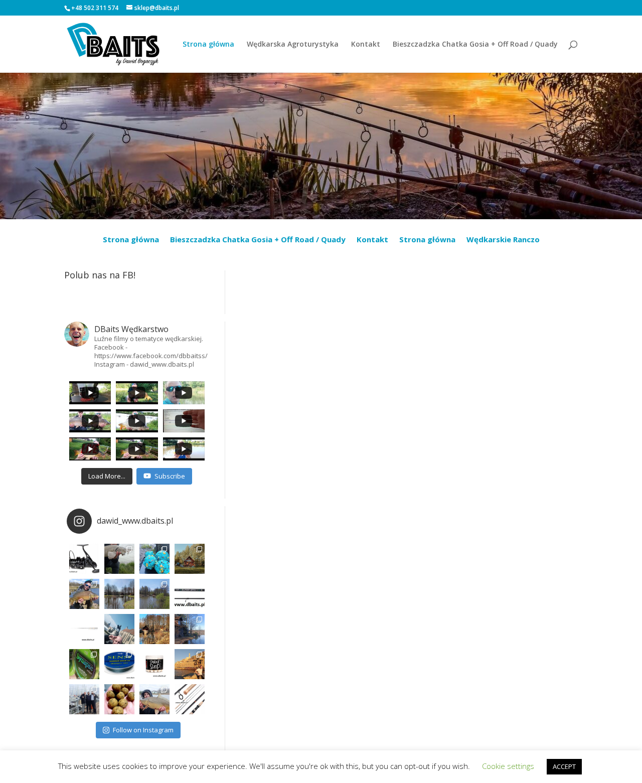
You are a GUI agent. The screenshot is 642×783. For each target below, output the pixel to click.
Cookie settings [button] (508, 766)
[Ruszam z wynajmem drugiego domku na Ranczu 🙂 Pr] (119, 594)
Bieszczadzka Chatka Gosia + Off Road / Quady (475, 45)
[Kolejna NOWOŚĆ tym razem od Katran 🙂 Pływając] (119, 664)
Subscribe (169, 476)
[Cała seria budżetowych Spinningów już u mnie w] (190, 699)
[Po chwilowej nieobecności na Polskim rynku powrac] (154, 664)
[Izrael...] (190, 664)
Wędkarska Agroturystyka (293, 45)
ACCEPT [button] (564, 766)
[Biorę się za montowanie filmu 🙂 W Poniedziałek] (154, 559)
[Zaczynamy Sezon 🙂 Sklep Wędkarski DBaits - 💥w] (190, 629)
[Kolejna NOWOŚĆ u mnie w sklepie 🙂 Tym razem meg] (84, 559)
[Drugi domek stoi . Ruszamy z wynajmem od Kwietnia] (154, 629)
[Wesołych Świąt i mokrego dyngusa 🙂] (119, 629)
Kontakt (365, 45)
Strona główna (208, 45)
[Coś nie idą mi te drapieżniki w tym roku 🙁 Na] (154, 699)
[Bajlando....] (84, 699)
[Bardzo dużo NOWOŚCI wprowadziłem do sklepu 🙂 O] (84, 629)
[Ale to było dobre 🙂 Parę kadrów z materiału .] (119, 559)
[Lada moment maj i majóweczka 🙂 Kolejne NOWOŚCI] (190, 594)
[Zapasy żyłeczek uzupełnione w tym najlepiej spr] (84, 664)
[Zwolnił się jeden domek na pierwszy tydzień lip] (154, 594)
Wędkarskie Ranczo (503, 240)
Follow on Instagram (143, 729)
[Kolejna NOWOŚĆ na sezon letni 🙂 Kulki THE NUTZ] (119, 699)
